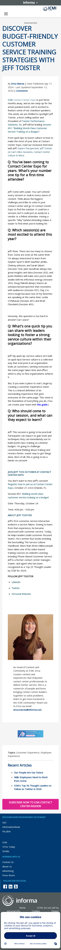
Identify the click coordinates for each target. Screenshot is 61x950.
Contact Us (8, 862)
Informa (30, 2)
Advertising (7, 870)
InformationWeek (11, 827)
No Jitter (6, 831)
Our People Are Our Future (28, 772)
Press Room (8, 875)
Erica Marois (17, 83)
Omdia (5, 851)
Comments (22, 90)
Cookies (36, 911)
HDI (4, 822)
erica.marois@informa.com (27, 709)
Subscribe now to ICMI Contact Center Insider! (30, 804)
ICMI (4, 842)
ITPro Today (8, 846)
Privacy (55, 911)
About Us (7, 866)
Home (22, 907)
